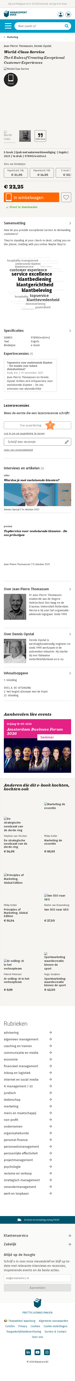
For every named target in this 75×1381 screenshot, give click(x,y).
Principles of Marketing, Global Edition (16, 913)
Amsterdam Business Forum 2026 (35, 731)
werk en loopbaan (16, 1193)
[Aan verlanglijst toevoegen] (66, 197)
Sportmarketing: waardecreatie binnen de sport (55, 982)
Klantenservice (16, 1235)
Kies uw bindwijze (15, 164)
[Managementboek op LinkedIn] (28, 1352)
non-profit (11, 1120)
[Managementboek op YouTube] (37, 1352)
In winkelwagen (28, 197)
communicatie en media (21, 1053)
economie (11, 1059)
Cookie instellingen (55, 1326)
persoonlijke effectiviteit (21, 1153)
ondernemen (13, 1126)
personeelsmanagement (21, 1146)
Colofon (10, 1326)
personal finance (16, 1140)
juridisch (10, 1093)
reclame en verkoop (18, 1173)
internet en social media (21, 1079)
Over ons (37, 1337)
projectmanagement (18, 1160)
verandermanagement (20, 1187)
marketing (11, 1106)
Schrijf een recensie (22, 441)
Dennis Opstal (42, 46)
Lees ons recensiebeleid (18, 450)
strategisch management (22, 1180)
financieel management (21, 1066)
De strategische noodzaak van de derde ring (15, 844)
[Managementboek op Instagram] (47, 1352)
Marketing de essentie (53, 842)
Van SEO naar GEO (56, 909)
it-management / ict (18, 1086)
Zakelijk (10, 1244)
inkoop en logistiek (17, 1073)
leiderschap (12, 1100)
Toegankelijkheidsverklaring (23, 1331)
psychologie (12, 1167)
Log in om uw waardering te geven (24, 433)
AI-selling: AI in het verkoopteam (16, 980)
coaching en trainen (18, 1046)
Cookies (35, 1326)
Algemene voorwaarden (53, 1321)
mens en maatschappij (20, 1113)
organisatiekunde (16, 1133)
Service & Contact (55, 1331)
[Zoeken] (67, 26)
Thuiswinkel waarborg (22, 1321)
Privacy (22, 1326)
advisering (11, 1032)
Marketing (12, 37)
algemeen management (21, 1039)
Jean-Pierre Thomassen (18, 46)
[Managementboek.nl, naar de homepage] (15, 16)
